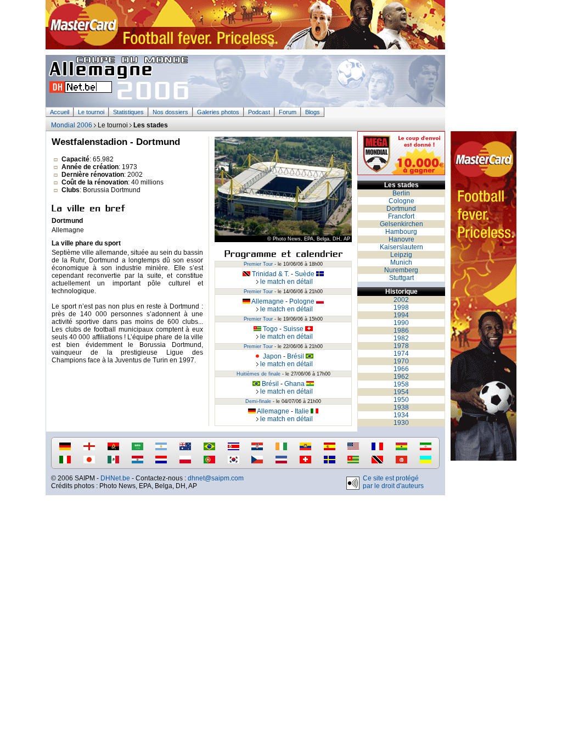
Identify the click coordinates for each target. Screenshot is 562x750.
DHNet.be (115, 478)
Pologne (302, 301)
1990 (401, 323)
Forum (287, 112)
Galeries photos (218, 112)
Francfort (401, 216)
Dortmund (401, 208)
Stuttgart (401, 278)
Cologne (401, 201)
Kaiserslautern (401, 247)
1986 (401, 330)
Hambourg (401, 232)
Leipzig (401, 255)
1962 (401, 376)
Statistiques (128, 112)
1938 (401, 407)
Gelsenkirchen (401, 224)
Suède (305, 274)
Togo (269, 329)
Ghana (295, 384)
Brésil (296, 356)
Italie (303, 411)
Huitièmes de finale (258, 374)
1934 (401, 415)
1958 (401, 384)
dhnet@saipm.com (216, 478)
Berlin (401, 193)
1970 (401, 361)
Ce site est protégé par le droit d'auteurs (393, 482)
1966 (401, 369)
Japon (271, 356)
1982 (401, 338)
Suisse (294, 329)
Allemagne (267, 301)
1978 (401, 346)
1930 (401, 423)
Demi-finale (258, 401)
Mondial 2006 (71, 125)
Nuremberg (401, 270)
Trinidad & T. (269, 274)
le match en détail (285, 282)
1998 (401, 307)
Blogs (312, 112)
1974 (401, 353)
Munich (401, 262)
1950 (401, 400)
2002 (401, 300)
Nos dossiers (170, 112)
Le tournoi (91, 112)
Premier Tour (258, 264)
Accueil (59, 112)
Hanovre (401, 239)
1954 (401, 392)
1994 (401, 315)
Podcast (259, 112)
